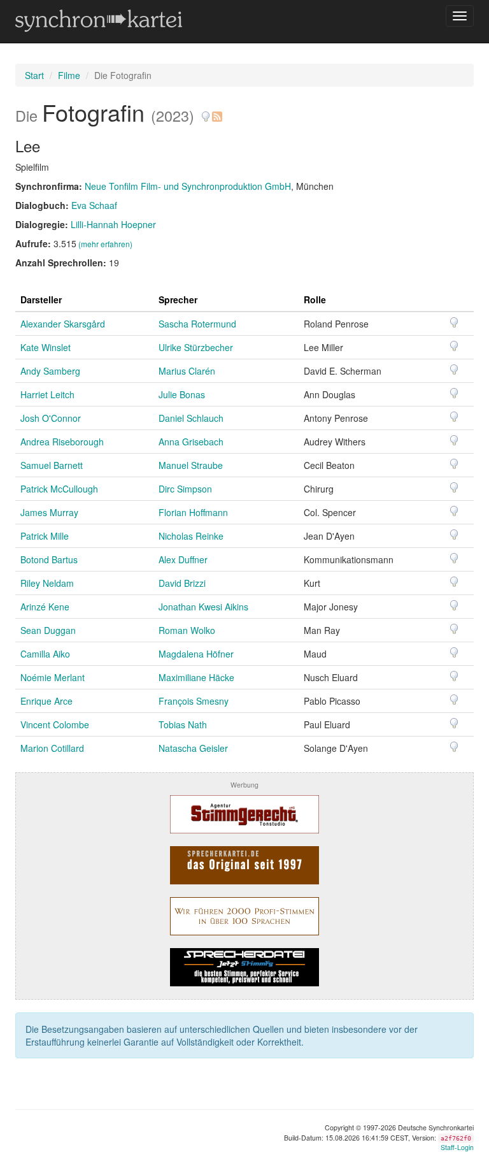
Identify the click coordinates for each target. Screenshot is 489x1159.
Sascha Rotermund (197, 323)
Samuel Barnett (51, 465)
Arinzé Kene (44, 606)
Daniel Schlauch (191, 418)
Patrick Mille (44, 535)
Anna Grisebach (191, 441)
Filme (69, 75)
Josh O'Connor (50, 418)
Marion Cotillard (52, 748)
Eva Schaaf (94, 205)
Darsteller (41, 299)
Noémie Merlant (52, 677)
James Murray (49, 512)
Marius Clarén (187, 370)
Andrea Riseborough (62, 441)
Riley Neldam (47, 583)
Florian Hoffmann (193, 512)
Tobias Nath (183, 724)
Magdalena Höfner (196, 653)
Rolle (315, 299)
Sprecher (178, 299)
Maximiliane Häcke (196, 677)
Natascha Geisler (193, 748)
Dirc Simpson (185, 488)
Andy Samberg (50, 370)
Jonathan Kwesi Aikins (203, 606)
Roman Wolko (187, 630)
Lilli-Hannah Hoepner (113, 224)
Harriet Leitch (47, 394)
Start (34, 75)
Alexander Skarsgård (62, 323)
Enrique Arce (46, 701)
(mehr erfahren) (105, 243)
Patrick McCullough (59, 488)
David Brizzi (182, 583)
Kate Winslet (45, 347)
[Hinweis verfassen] (206, 112)
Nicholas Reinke (191, 535)
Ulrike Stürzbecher (196, 347)
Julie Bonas (182, 394)
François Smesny (194, 701)
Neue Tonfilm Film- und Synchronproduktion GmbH (188, 186)
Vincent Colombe (54, 724)
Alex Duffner (183, 559)
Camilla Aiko (45, 653)
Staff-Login (457, 1147)
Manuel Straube (191, 465)
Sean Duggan (48, 630)
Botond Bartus (49, 559)
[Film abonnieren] (216, 112)
